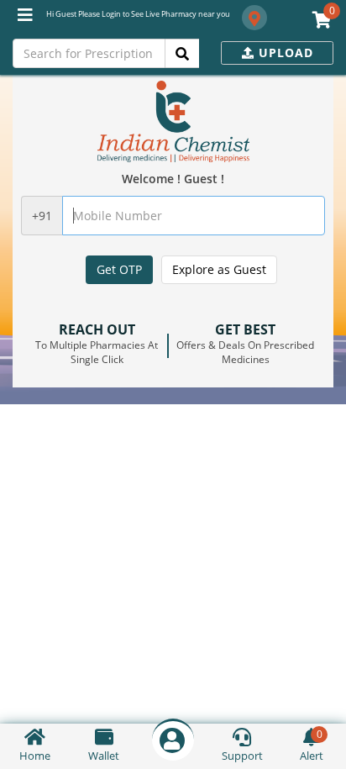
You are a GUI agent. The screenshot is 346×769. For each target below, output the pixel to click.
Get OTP (119, 269)
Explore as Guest (219, 269)
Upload (283, 53)
